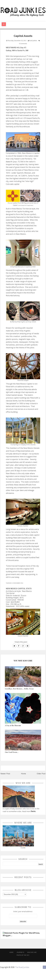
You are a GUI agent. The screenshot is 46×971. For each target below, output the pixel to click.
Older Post (41, 773)
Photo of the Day (23, 955)
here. (33, 811)
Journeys (20, 952)
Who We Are (32, 952)
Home (23, 773)
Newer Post (5, 773)
